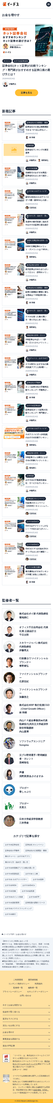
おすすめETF (34, 897)
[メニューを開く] (48, 4)
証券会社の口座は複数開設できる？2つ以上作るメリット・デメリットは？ (36, 130)
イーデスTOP (8, 934)
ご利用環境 (18, 980)
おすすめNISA (10, 885)
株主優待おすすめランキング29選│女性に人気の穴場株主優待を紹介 (36, 574)
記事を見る (26, 92)
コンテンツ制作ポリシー (18, 984)
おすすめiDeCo (29, 885)
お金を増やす (21, 934)
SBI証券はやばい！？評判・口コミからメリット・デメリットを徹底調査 (36, 342)
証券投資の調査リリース (35, 903)
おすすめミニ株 (31, 874)
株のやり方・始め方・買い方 (16, 862)
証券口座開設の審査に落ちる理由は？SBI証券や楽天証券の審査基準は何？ (36, 295)
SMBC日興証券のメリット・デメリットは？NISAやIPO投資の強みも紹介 (37, 249)
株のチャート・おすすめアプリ (17, 856)
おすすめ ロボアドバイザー (16, 879)
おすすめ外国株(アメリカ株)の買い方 (20, 868)
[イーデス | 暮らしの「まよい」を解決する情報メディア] (10, 5)
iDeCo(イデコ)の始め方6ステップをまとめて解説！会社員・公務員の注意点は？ (36, 552)
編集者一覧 (33, 988)
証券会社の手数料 (12, 851)
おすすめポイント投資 (14, 897)
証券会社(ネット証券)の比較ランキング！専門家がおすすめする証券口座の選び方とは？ (26, 70)
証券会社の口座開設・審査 (36, 851)
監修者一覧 (18, 988)
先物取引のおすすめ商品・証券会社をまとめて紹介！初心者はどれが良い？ (36, 175)
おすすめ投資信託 (12, 874)
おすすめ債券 (38, 879)
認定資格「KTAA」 (41, 1090)
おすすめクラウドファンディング (18, 908)
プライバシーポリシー (12, 991)
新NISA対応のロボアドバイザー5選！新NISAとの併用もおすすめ (37, 200)
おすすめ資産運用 (12, 903)
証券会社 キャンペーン (34, 845)
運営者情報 (33, 980)
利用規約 (38, 984)
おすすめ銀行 (10, 914)
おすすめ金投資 (28, 891)
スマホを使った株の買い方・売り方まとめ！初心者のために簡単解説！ (36, 319)
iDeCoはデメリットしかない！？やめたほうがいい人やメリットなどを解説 (36, 529)
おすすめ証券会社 (12, 845)
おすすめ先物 (10, 891)
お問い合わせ (25, 995)
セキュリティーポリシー (37, 991)
